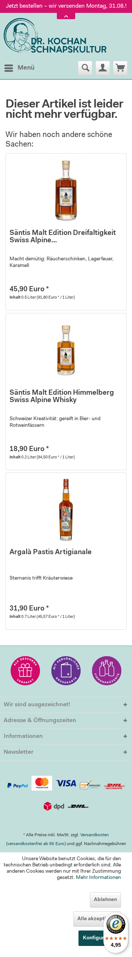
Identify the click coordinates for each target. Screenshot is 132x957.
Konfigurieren (100, 938)
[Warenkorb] (120, 68)
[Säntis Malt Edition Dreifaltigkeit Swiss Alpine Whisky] (66, 190)
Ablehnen (105, 900)
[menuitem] (19, 68)
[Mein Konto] (102, 68)
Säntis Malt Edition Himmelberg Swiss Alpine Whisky (62, 397)
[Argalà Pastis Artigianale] (66, 509)
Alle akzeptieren (97, 919)
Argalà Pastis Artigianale (51, 552)
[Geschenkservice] (25, 670)
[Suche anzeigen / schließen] (85, 68)
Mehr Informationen (98, 877)
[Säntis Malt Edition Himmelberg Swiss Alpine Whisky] (66, 350)
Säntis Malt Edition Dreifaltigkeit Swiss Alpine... (63, 237)
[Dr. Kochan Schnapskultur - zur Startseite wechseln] (55, 36)
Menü (26, 68)
